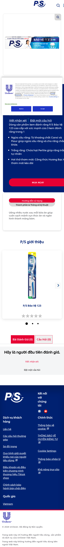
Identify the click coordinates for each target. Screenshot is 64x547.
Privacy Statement (29, 95)
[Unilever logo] (6, 516)
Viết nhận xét (32, 361)
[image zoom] (58, 17)
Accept (43, 108)
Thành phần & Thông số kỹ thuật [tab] (32, 204)
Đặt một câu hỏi (32, 369)
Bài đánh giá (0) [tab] (23, 339)
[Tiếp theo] (58, 285)
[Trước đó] (6, 285)
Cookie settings (53, 96)
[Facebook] (39, 411)
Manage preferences (11, 104)
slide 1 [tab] (26, 323)
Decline (21, 108)
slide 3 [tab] (38, 323)
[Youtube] (45, 411)
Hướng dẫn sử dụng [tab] (32, 200)
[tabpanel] (32, 361)
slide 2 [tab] (32, 323)
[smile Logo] (40, 3)
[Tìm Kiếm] (58, 5)
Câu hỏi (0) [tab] (44, 339)
